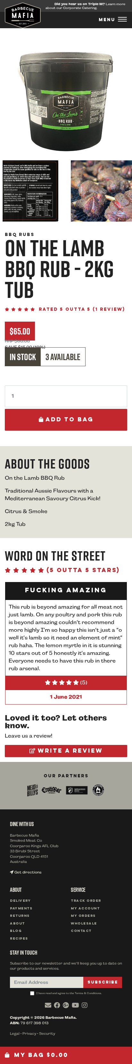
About (17, 923)
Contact (81, 931)
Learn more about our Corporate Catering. (85, 6)
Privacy (29, 1034)
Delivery (20, 900)
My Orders (83, 916)
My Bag (40, 1055)
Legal (15, 1034)
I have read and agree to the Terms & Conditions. (69, 993)
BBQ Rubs (20, 235)
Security (47, 1034)
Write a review (69, 751)
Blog (15, 931)
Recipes (19, 938)
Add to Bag (68, 419)
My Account (85, 908)
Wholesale (84, 923)
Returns (20, 916)
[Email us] (48, 1005)
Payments (21, 908)
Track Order (86, 900)
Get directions (27, 872)
